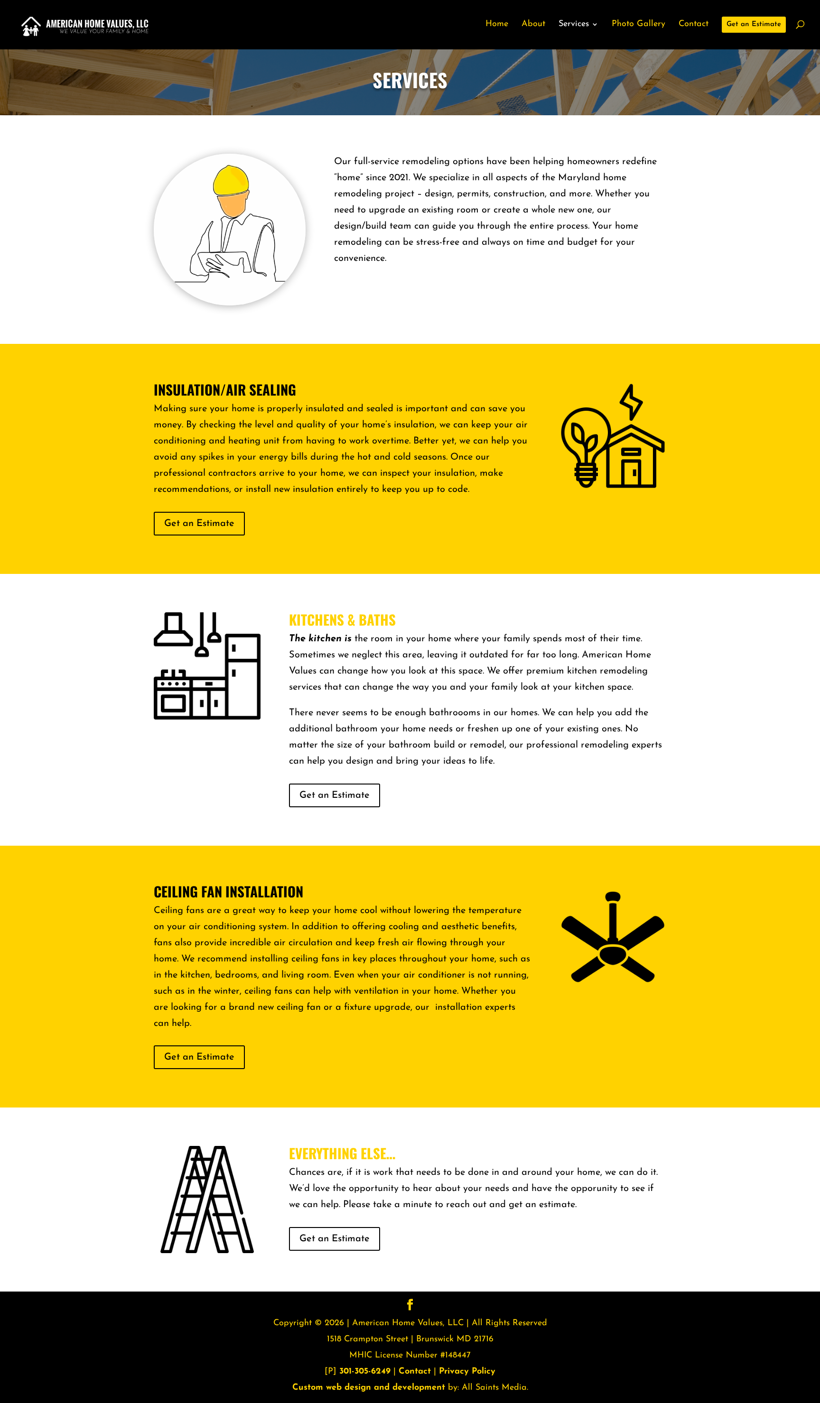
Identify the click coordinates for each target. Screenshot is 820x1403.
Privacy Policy (467, 1371)
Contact (415, 1371)
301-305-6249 (365, 1371)
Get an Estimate (199, 523)
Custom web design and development (368, 1388)
